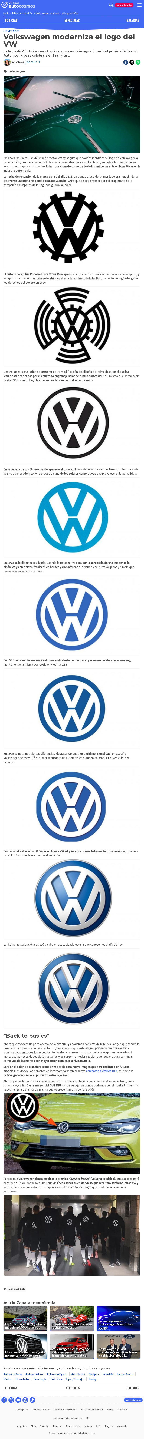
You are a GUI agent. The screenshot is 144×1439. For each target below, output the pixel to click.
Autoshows (78, 1374)
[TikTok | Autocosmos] (32, 1400)
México (88, 1426)
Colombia (44, 1426)
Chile (33, 1426)
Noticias (28, 13)
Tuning (92, 1379)
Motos (8, 1379)
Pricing (110, 1409)
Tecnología (39, 1379)
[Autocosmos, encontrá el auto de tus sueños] (18, 5)
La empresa (22, 1409)
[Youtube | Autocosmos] (18, 1400)
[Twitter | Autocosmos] (11, 1400)
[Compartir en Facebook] (125, 62)
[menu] (139, 5)
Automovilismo (13, 1374)
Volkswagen (17, 71)
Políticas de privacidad (92, 1409)
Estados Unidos (73, 1426)
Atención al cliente (41, 1409)
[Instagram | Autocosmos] (25, 1400)
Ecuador (57, 1426)
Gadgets (94, 1374)
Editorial (16, 13)
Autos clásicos (34, 1374)
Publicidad (122, 1409)
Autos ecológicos (57, 1374)
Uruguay (108, 1426)
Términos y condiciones (65, 1409)
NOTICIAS (11, 20)
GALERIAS (132, 20)
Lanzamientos (125, 1374)
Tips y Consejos (75, 1379)
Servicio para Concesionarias (68, 1418)
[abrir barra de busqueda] (111, 5)
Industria (108, 1374)
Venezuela (122, 1426)
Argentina (22, 1426)
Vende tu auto (124, 5)
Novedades (11, 30)
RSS (88, 1418)
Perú (98, 1426)
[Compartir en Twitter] (131, 62)
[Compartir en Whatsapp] (138, 62)
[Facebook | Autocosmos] (4, 1400)
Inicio (6, 13)
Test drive (56, 1379)
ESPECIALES (72, 20)
